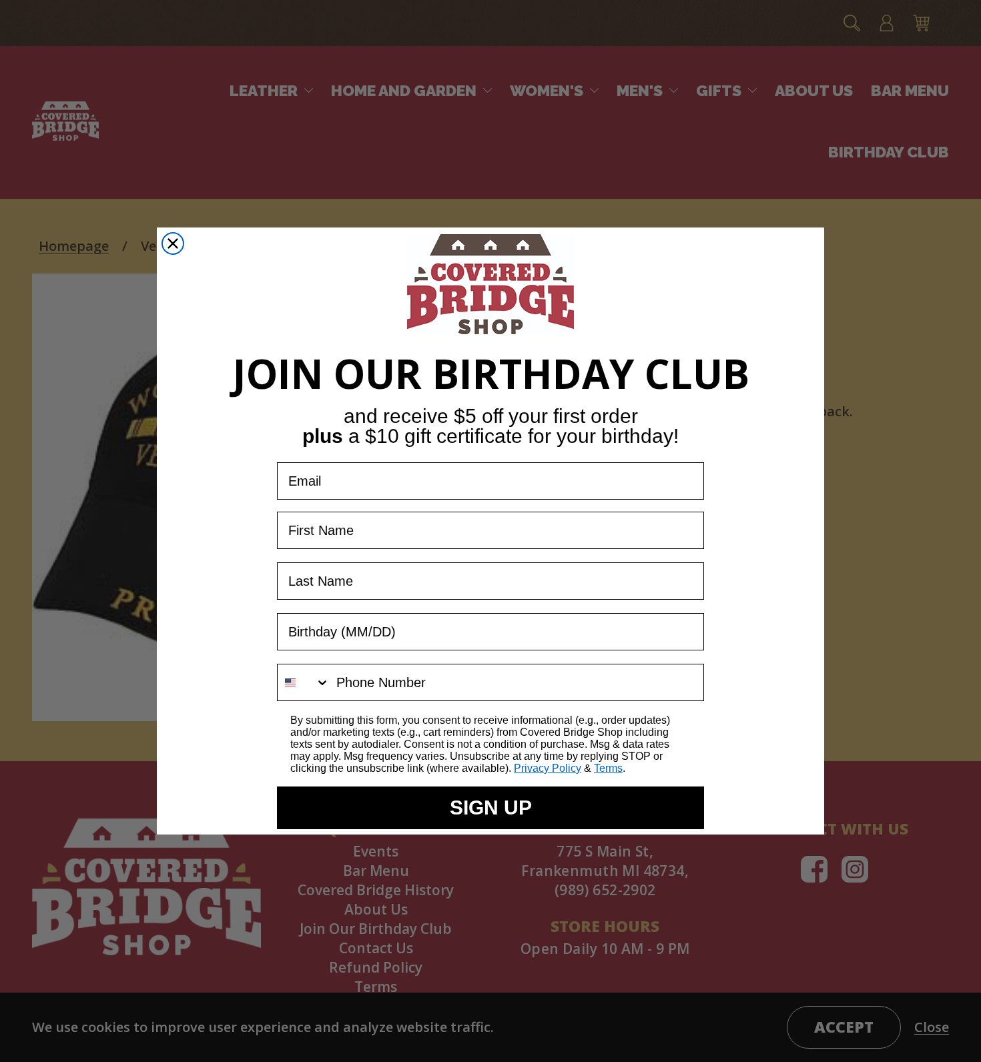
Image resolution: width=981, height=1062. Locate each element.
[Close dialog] (173, 243)
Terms (608, 768)
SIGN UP (491, 807)
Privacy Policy (547, 768)
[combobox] (304, 682)
